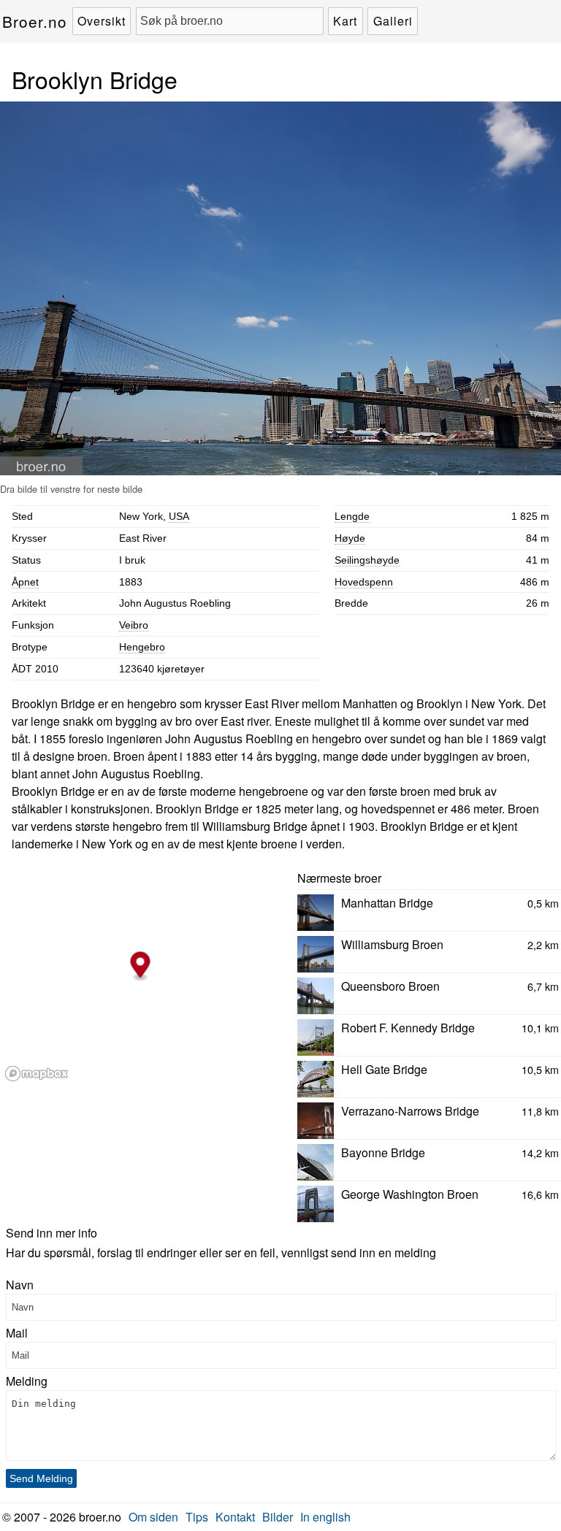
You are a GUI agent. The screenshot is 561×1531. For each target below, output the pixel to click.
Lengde (352, 516)
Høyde (350, 538)
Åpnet (25, 582)
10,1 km (540, 1027)
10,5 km (540, 1069)
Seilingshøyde (367, 560)
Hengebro (142, 647)
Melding (26, 1381)
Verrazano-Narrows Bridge (410, 1110)
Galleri (393, 20)
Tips (197, 1516)
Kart (345, 20)
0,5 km (543, 902)
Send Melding (41, 1478)
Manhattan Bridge (387, 902)
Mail (17, 1332)
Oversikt (101, 20)
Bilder (277, 1516)
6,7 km (543, 986)
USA (179, 516)
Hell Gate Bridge (384, 1069)
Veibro (133, 625)
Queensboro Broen (390, 986)
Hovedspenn (364, 582)
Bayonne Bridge (383, 1152)
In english (325, 1516)
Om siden (153, 1516)
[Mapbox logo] (36, 1073)
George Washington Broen (409, 1194)
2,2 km (543, 944)
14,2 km (540, 1152)
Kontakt (235, 1516)
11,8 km (540, 1110)
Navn (20, 1284)
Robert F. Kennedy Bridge (408, 1027)
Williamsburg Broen (392, 944)
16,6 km (540, 1194)
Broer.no (34, 21)
